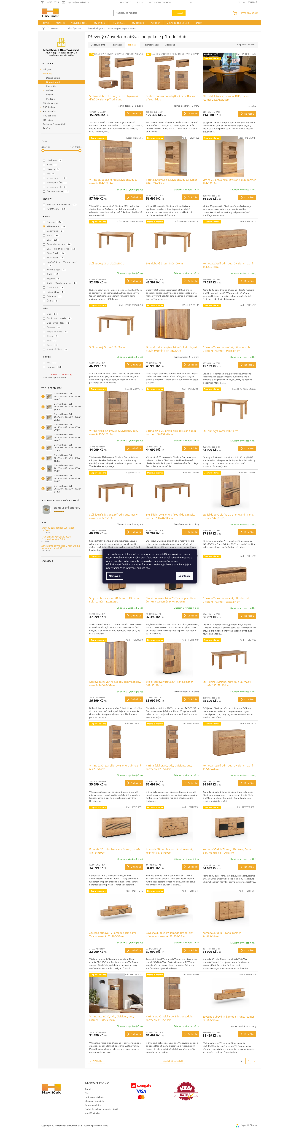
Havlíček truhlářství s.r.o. (61, 204)
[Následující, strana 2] (248, 1061)
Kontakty (125, 2)
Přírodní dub (56, 226)
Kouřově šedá (56, 269)
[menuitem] (45, 22)
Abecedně (170, 44)
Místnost (47, 73)
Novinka (53, 169)
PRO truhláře (49, 111)
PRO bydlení (49, 107)
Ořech (52, 336)
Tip (50, 173)
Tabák (52, 235)
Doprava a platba (93, 1105)
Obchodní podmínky (94, 1101)
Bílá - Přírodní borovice (61, 248)
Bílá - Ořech (55, 253)
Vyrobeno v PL (56, 187)
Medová (53, 278)
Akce (51, 164)
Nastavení (115, 576)
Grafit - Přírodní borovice (61, 283)
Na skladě (54, 160)
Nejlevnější (116, 44)
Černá (52, 300)
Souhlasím (184, 576)
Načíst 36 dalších (172, 1060)
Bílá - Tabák (55, 257)
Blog (140, 2)
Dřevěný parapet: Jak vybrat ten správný (58, 529)
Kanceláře (51, 86)
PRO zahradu (49, 115)
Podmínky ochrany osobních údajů (101, 1109)
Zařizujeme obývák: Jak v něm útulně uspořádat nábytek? (60, 547)
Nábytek (47, 69)
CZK (240, 2)
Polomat (54, 367)
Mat (51, 362)
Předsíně (50, 98)
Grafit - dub (55, 287)
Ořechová (54, 296)
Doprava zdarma (57, 191)
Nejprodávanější (151, 44)
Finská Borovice (57, 331)
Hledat (179, 12)
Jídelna (49, 94)
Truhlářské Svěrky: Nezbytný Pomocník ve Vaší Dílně (56, 537)
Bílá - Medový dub (58, 244)
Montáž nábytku (92, 1113)
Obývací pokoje (53, 82)
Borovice (53, 327)
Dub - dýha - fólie (58, 322)
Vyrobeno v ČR (56, 182)
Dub (52, 313)
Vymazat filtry (60, 374)
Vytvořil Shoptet (250, 1125)
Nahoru (97, 1060)
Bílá (52, 239)
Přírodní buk (55, 291)
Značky (46, 128)
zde (148, 568)
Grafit (52, 274)
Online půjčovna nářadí (54, 124)
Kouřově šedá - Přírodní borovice (63, 264)
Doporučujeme (98, 44)
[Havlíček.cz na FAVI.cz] (186, 1091)
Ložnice (49, 90)
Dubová (54, 222)
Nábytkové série (51, 103)
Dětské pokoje (53, 77)
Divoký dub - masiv (58, 318)
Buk (51, 340)
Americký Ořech (57, 349)
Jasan (52, 345)
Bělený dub (54, 230)
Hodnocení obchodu (160, 2)
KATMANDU (56, 208)
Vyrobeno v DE (56, 178)
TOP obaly (48, 119)
